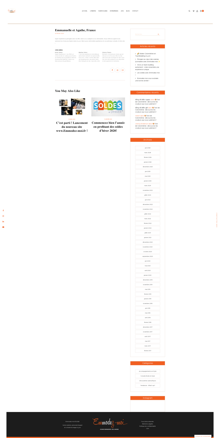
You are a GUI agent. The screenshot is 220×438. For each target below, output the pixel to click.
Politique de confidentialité (147, 426)
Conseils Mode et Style (148, 376)
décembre (148, 166)
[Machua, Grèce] (90, 57)
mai (147, 176)
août (148, 336)
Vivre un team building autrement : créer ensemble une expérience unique (147, 67)
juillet (147, 195)
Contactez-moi (216, 220)
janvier (147, 162)
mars (147, 152)
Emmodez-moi (70, 421)
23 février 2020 (59, 33)
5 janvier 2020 (108, 119)
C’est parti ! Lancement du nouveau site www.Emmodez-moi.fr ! (72, 127)
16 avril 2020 (71, 119)
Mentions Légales (147, 424)
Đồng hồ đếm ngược (142, 100)
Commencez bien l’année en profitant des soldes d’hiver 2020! (108, 127)
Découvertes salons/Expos (147, 380)
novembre (148, 190)
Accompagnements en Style (147, 371)
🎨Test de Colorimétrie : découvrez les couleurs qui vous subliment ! (147, 102)
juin (147, 148)
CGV (147, 428)
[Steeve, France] (114, 57)
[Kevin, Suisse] (67, 57)
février (147, 157)
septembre (147, 256)
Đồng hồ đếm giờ (141, 108)
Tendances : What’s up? (147, 385)
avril (148, 270)
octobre (147, 251)
